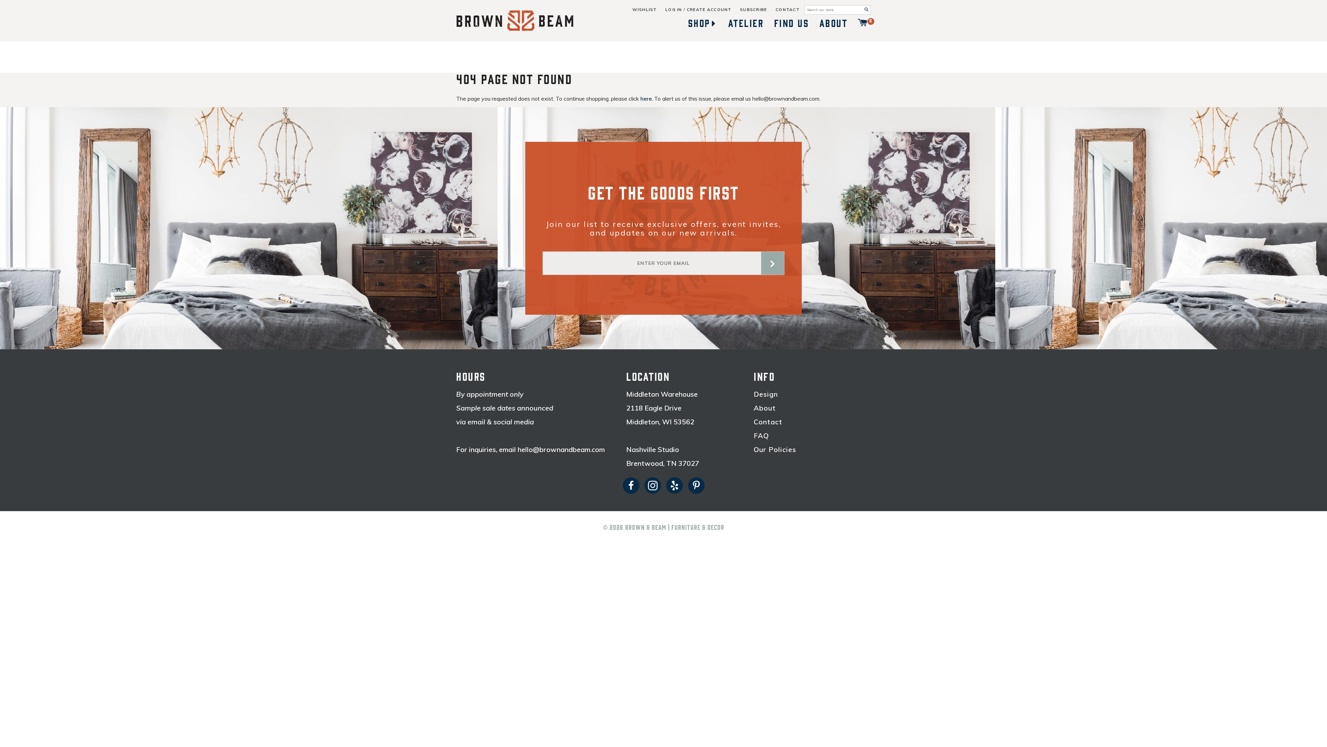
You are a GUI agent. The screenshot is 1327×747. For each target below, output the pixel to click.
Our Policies (775, 449)
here (646, 98)
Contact (787, 9)
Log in (673, 9)
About (833, 23)
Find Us (791, 23)
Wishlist (644, 9)
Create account (709, 9)
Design (766, 394)
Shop (699, 23)
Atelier (746, 23)
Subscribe (753, 9)
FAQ (761, 436)
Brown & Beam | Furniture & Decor (674, 528)
